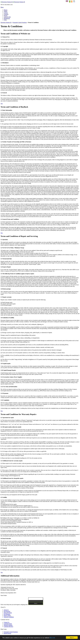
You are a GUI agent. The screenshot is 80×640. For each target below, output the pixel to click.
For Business (7, 614)
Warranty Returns (8, 625)
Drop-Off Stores (8, 612)
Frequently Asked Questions (20, 22)
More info (52, 638)
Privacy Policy (7, 615)
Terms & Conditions (9, 617)
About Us (6, 610)
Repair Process (7, 633)
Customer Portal (8, 623)
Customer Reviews (8, 626)
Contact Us (6, 622)
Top (2, 103)
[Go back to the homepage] (13, 2)
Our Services (7, 611)
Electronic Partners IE (6, 22)
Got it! (72, 638)
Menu (2, 7)
